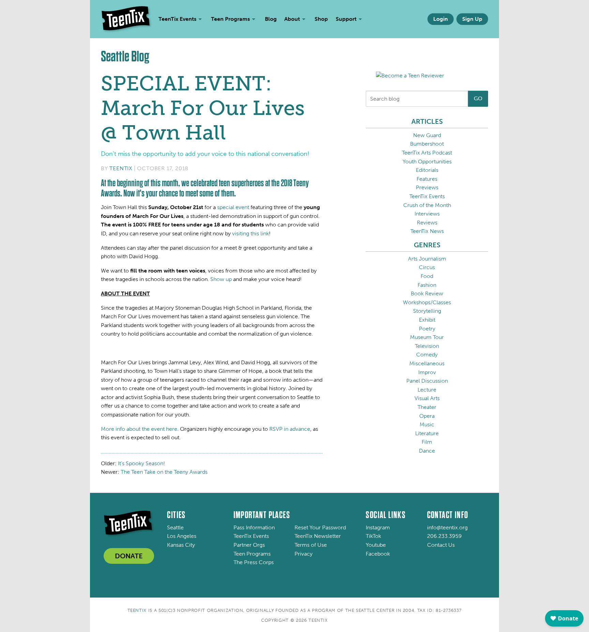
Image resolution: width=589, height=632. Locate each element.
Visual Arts (427, 398)
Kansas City (181, 545)
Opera (427, 416)
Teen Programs (252, 553)
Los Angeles (181, 536)
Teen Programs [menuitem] (230, 19)
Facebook (378, 553)
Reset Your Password (320, 527)
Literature (427, 433)
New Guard (427, 135)
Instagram (378, 527)
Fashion (427, 285)
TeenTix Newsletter (317, 536)
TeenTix (120, 168)
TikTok (373, 536)
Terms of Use (310, 545)
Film (427, 442)
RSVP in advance (289, 429)
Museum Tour (427, 337)
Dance (427, 450)
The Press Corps (253, 562)
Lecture (427, 389)
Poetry (427, 328)
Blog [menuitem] (271, 19)
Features (427, 179)
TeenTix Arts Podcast (427, 152)
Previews (427, 187)
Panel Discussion (427, 381)
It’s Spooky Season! (141, 463)
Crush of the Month (427, 205)
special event (233, 207)
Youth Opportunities (427, 161)
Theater (427, 407)
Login (440, 19)
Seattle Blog (125, 56)
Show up (221, 279)
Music (427, 424)
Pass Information (254, 527)
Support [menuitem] (346, 19)
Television (427, 346)
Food (427, 276)
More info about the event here (139, 429)
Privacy (303, 553)
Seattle (175, 527)
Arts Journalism (427, 258)
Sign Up (472, 19)
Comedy (427, 354)
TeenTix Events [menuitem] (177, 19)
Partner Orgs (249, 545)
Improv (427, 372)
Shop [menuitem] (321, 19)
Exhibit (427, 320)
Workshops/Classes (427, 302)
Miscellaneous (426, 363)
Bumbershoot (427, 144)
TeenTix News (427, 231)
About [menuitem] (292, 19)
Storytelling (427, 311)
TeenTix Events (427, 196)
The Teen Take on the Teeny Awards (164, 472)
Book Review (427, 293)
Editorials (427, 170)
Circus (427, 267)
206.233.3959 (444, 536)
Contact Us (441, 545)
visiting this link (250, 233)
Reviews (427, 222)
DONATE (129, 556)
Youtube (376, 545)
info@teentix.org (447, 527)
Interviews (427, 213)
